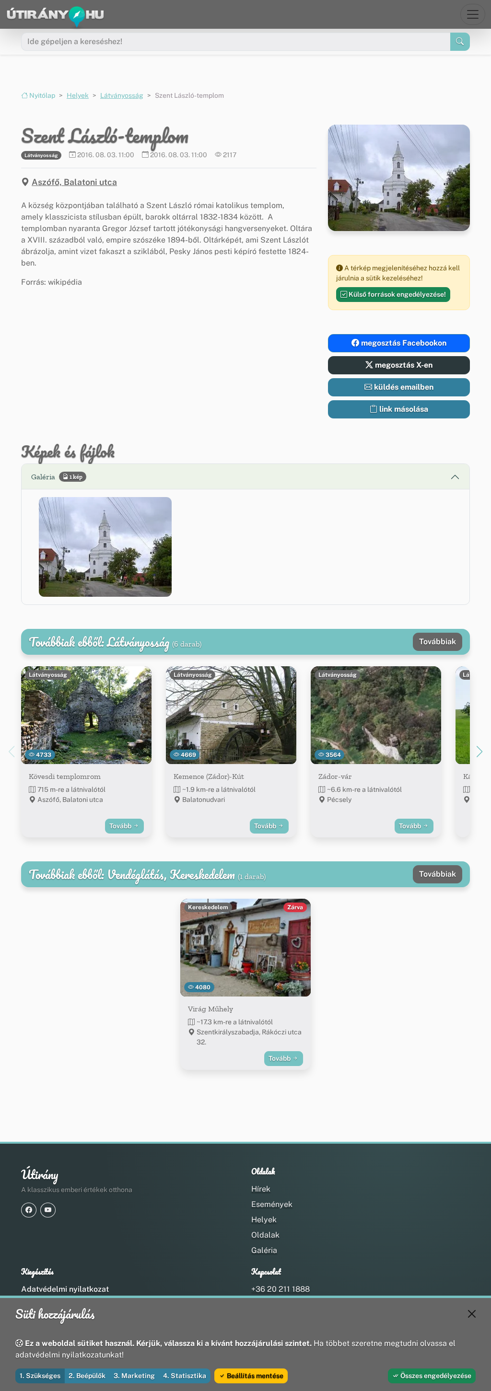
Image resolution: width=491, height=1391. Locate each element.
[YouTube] (48, 1210)
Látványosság (121, 95)
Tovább (121, 826)
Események (271, 1204)
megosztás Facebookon (402, 343)
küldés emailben (402, 387)
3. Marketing (134, 1375)
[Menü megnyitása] (472, 14)
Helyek (78, 95)
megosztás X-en (403, 365)
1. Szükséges (40, 1375)
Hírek (260, 1189)
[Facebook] (28, 1210)
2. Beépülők (87, 1375)
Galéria (264, 1250)
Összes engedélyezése (435, 1375)
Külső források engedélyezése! (396, 294)
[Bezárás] (471, 1313)
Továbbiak (437, 641)
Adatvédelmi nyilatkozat (65, 1289)
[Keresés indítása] (460, 42)
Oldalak (265, 1235)
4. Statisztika (184, 1375)
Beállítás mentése (254, 1375)
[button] (105, 546)
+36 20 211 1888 (280, 1289)
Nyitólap (41, 95)
